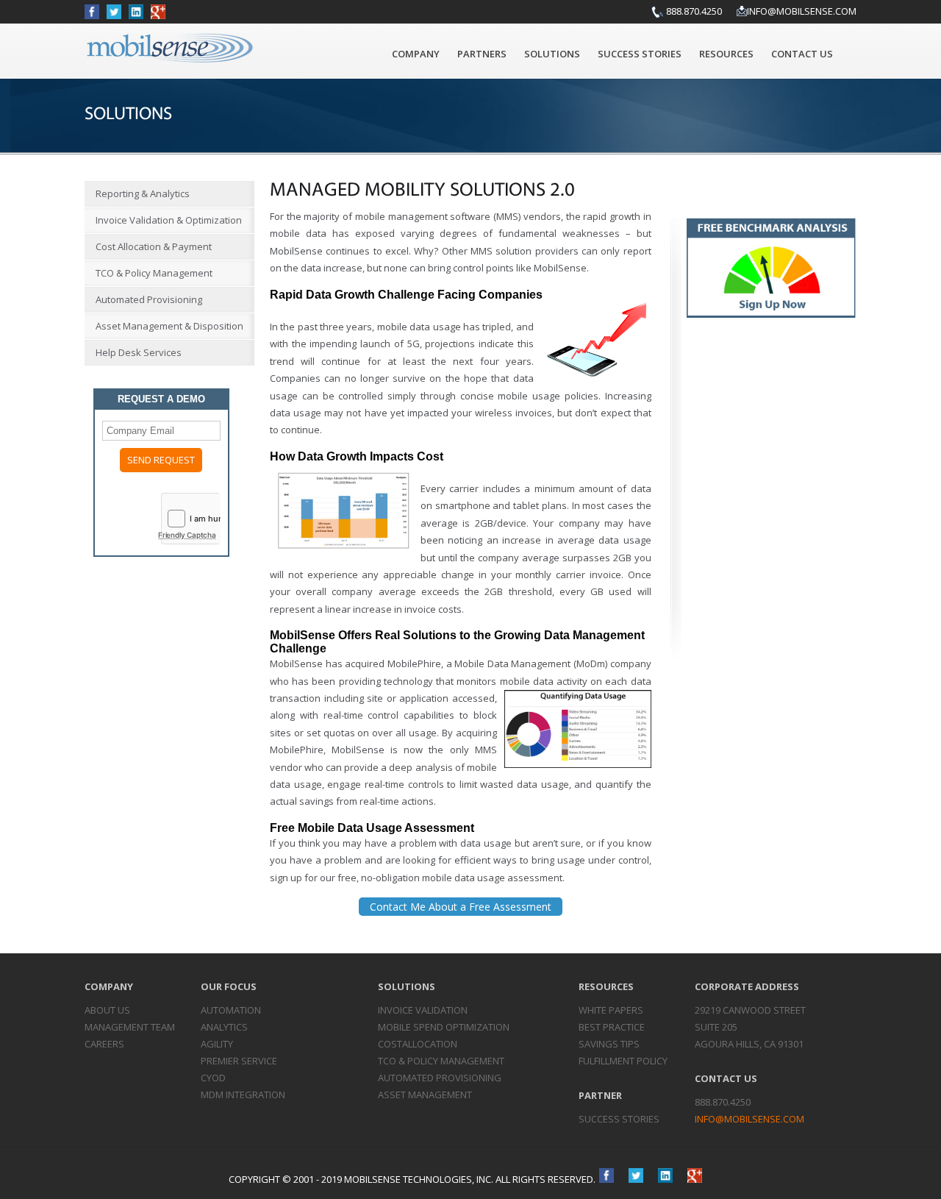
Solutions (552, 53)
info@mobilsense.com (801, 11)
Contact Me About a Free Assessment (460, 907)
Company (416, 53)
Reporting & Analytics (143, 193)
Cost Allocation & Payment (154, 246)
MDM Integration (243, 1094)
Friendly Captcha (187, 534)
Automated (439, 1077)
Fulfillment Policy (623, 1060)
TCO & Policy (441, 1060)
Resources (726, 53)
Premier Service (239, 1060)
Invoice (423, 1010)
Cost (417, 1043)
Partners (482, 53)
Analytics (224, 1026)
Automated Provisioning (149, 299)
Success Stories (639, 53)
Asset (425, 1094)
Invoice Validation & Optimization (169, 220)
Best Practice (612, 1026)
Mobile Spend (443, 1026)
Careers (104, 1043)
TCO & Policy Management (154, 273)
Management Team (130, 1026)
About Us (107, 1010)
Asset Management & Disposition (169, 325)
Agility (217, 1043)
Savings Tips (609, 1043)
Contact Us (802, 53)
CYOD (213, 1077)
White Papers (611, 1010)
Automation (231, 1010)
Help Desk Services (139, 352)
